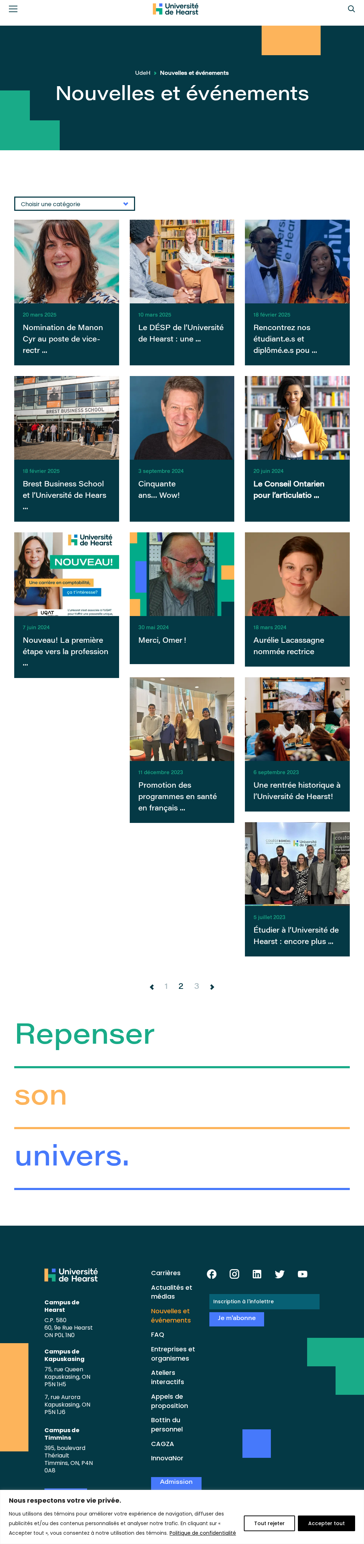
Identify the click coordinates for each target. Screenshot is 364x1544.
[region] (182, 1517)
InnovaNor (167, 1458)
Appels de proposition (169, 1401)
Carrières (166, 1272)
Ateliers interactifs (167, 1377)
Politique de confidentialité (203, 1533)
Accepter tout (326, 1523)
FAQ (157, 1334)
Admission (176, 1483)
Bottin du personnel (167, 1424)
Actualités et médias (171, 1292)
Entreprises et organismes (173, 1354)
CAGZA (162, 1443)
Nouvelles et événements (171, 1315)
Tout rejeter (269, 1523)
